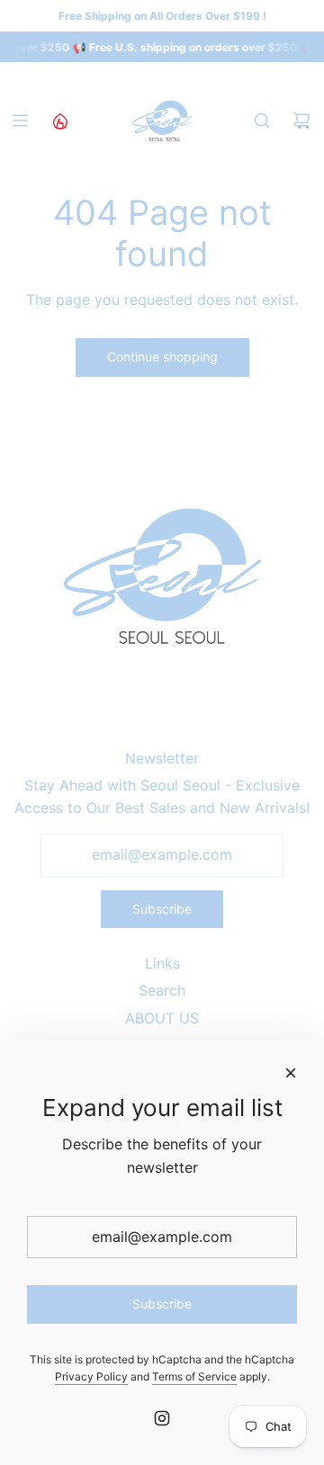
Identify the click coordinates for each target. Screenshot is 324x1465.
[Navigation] (20, 120)
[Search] (262, 120)
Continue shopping (162, 356)
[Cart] (301, 120)
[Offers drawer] (59, 120)
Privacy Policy (91, 1376)
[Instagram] (162, 1418)
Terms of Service (194, 1376)
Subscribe (162, 908)
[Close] (290, 1073)
